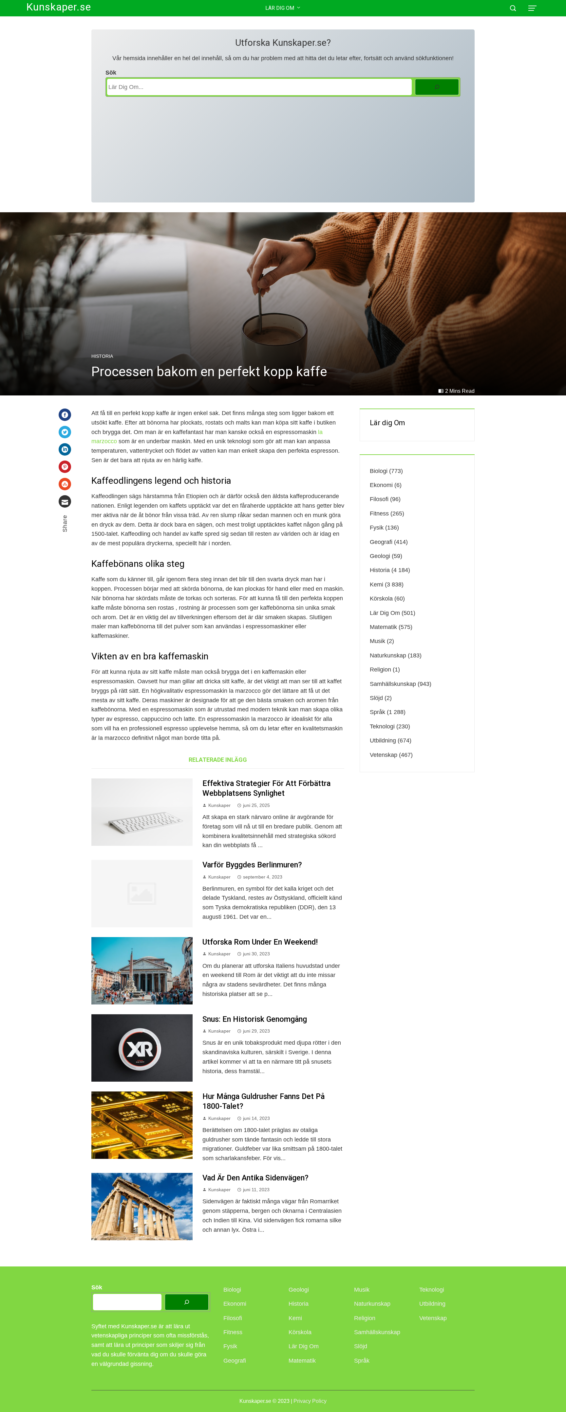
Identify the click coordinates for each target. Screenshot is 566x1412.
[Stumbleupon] (65, 484)
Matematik (383, 627)
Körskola (381, 598)
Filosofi (379, 499)
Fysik (377, 527)
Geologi (380, 556)
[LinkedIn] (65, 449)
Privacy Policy (310, 1401)
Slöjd (376, 698)
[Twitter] (65, 432)
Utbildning (383, 740)
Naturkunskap (388, 655)
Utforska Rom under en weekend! (260, 942)
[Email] (65, 501)
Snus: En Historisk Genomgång (254, 1019)
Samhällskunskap (393, 684)
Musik (377, 641)
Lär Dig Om (279, 8)
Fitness (379, 513)
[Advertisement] (283, 146)
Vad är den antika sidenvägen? (255, 1177)
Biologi (378, 471)
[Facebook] (65, 415)
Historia (102, 356)
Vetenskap (383, 755)
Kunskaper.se (58, 7)
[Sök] (437, 87)
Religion (380, 669)
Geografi (381, 542)
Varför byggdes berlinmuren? (252, 864)
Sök (110, 72)
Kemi (376, 584)
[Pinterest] (65, 467)
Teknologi (382, 726)
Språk (377, 712)
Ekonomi (381, 485)
